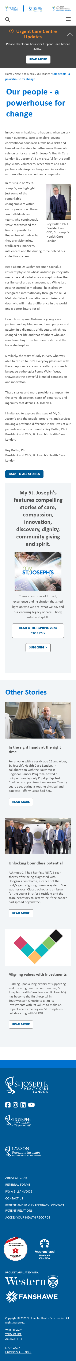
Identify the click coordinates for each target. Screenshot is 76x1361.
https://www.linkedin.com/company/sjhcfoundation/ (23, 1136)
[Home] (11, 8)
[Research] (38, 1151)
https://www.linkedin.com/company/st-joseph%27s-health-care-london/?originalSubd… (23, 1105)
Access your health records (27, 1217)
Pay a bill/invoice (18, 1191)
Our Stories (43, 74)
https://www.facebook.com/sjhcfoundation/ (8, 1136)
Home (8, 74)
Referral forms (17, 1184)
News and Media (25, 74)
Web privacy (13, 1330)
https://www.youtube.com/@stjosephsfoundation (31, 1136)
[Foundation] (35, 8)
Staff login (12, 1348)
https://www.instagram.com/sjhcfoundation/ (16, 1136)
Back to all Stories (24, 474)
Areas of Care (16, 1178)
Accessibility (13, 1339)
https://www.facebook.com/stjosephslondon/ (8, 1105)
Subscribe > (38, 647)
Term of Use (13, 1334)
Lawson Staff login (18, 1352)
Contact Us (14, 1198)
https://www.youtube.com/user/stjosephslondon (31, 1105)
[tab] (68, 19)
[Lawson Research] (61, 8)
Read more (38, 59)
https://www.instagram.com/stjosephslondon (16, 1105)
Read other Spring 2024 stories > (38, 630)
